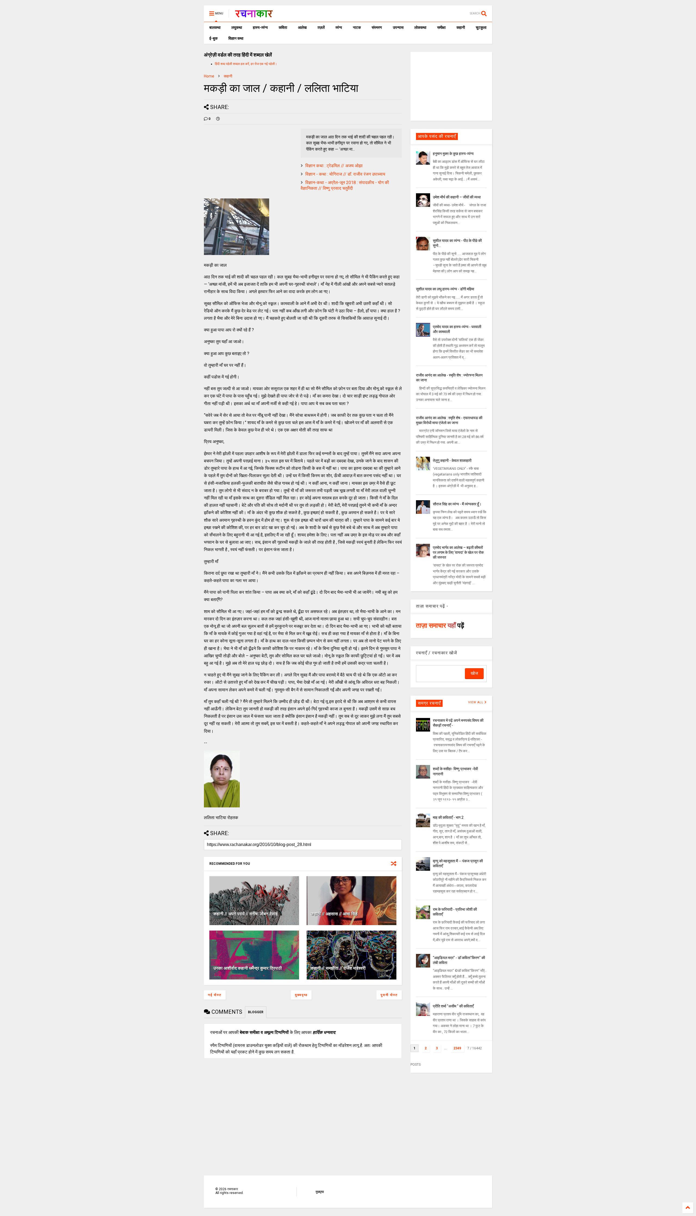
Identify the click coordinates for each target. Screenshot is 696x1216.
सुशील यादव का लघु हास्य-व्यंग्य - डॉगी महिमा (445, 289)
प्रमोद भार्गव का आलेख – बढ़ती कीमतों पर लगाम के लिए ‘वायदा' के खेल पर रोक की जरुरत (458, 552)
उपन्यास (398, 27)
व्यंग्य (338, 27)
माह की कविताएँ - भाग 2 (448, 817)
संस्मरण (377, 27)
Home (209, 76)
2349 (457, 1048)
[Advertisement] (451, 86)
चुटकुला (481, 27)
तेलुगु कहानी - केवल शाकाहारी (452, 460)
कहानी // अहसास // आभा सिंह (334, 913)
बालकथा (214, 27)
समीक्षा (441, 27)
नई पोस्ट (215, 995)
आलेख (302, 27)
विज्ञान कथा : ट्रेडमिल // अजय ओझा (334, 165)
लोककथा (420, 27)
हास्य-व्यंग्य (260, 27)
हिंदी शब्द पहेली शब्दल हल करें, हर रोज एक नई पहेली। (246, 64)
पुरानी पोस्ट (389, 995)
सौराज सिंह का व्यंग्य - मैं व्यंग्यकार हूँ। (457, 504)
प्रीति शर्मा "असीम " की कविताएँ (453, 1006)
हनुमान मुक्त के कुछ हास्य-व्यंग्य (453, 153)
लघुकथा (236, 27)
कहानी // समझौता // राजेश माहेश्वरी (338, 968)
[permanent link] (218, 119)
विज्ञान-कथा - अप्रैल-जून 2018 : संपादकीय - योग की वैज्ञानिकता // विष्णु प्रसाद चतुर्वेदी (345, 185)
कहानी (460, 27)
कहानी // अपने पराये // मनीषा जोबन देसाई (245, 913)
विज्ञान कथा (235, 38)
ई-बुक (213, 38)
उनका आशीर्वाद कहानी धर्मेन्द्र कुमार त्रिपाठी (247, 968)
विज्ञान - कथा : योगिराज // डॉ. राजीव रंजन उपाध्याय (345, 174)
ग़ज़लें (321, 27)
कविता (283, 27)
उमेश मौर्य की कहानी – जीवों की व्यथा (457, 197)
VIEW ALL (476, 702)
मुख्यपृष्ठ (301, 995)
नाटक (357, 27)
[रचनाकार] (253, 15)
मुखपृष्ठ (320, 1192)
